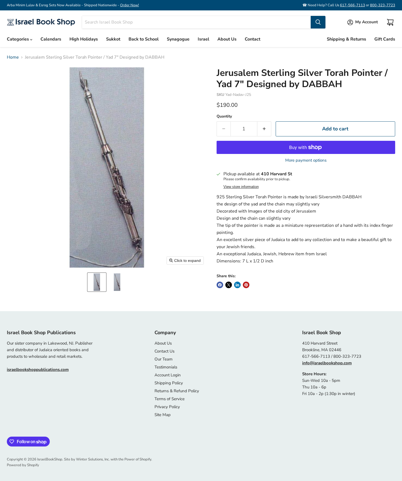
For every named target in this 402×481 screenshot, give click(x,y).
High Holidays (83, 39)
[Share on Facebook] (220, 285)
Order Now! (129, 5)
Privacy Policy (167, 407)
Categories (18, 39)
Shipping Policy (169, 383)
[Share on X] (228, 285)
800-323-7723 (382, 5)
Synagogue (178, 39)
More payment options (306, 160)
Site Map (163, 414)
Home (13, 57)
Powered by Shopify (23, 465)
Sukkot (113, 39)
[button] (97, 282)
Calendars (50, 39)
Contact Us (164, 351)
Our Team (164, 359)
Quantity (224, 116)
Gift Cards (384, 39)
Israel (203, 39)
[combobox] (196, 22)
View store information (241, 187)
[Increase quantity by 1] (264, 128)
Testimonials (166, 367)
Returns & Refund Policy (177, 391)
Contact (252, 39)
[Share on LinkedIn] (237, 285)
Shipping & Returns (346, 39)
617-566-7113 (352, 5)
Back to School (144, 39)
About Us (227, 39)
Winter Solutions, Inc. (93, 459)
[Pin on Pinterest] (246, 285)
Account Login (168, 375)
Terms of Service (170, 399)
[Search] (318, 22)
